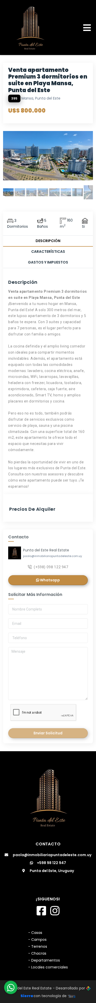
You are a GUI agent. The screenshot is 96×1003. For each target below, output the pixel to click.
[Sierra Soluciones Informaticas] (72, 995)
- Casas (35, 932)
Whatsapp (49, 580)
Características (48, 251)
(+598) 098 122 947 (51, 567)
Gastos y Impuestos (48, 262)
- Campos (37, 939)
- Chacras (37, 953)
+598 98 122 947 (51, 862)
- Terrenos (37, 946)
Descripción (48, 240)
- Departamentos (44, 960)
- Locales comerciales (48, 967)
